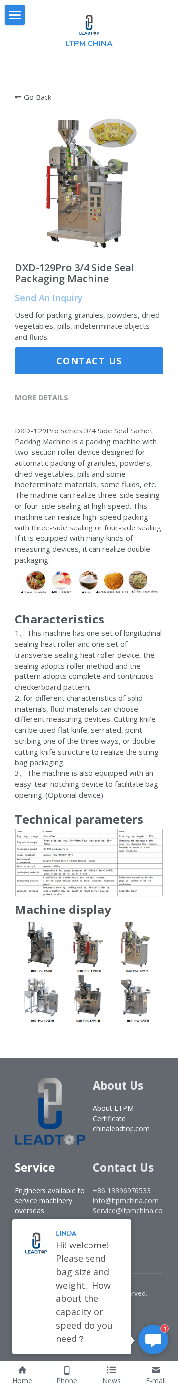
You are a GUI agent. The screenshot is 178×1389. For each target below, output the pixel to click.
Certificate (109, 1118)
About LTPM (113, 1108)
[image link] (89, 24)
